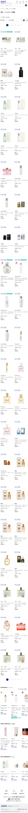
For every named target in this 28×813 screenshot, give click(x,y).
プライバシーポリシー (5, 809)
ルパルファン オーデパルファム (7, 377)
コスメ (4, 8)
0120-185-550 (15, 799)
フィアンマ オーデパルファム (7, 570)
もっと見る (22, 689)
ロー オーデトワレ (18, 345)
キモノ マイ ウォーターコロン (7, 212)
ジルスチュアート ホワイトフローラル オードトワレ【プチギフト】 (7, 279)
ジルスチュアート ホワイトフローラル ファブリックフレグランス (7, 313)
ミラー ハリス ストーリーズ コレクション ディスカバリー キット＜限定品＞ (7, 51)
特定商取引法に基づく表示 (22, 809)
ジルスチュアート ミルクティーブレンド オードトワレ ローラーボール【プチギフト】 (21, 279)
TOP (1, 8)
